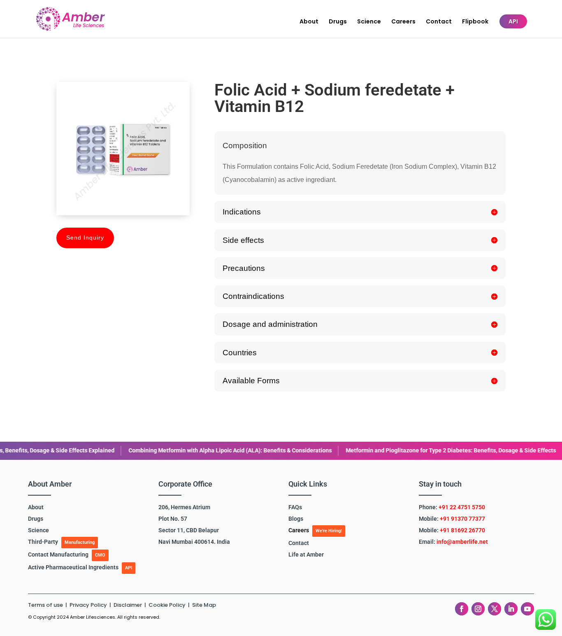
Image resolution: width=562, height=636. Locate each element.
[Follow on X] (494, 608)
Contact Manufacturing (58, 554)
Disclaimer (128, 605)
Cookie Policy (167, 605)
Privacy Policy (89, 605)
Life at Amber (306, 554)
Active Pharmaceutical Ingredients (73, 567)
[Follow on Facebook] (461, 608)
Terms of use (45, 605)
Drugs (338, 22)
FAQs (295, 507)
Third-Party (43, 541)
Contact (439, 22)
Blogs (295, 518)
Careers (403, 22)
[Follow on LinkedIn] (511, 608)
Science (369, 22)
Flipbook (475, 22)
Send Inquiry (85, 237)
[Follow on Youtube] (527, 608)
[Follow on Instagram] (478, 608)
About (309, 22)
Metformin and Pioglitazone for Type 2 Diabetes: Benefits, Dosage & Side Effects (394, 450)
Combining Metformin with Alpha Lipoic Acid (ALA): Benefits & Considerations (173, 450)
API (513, 21)
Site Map (204, 605)
